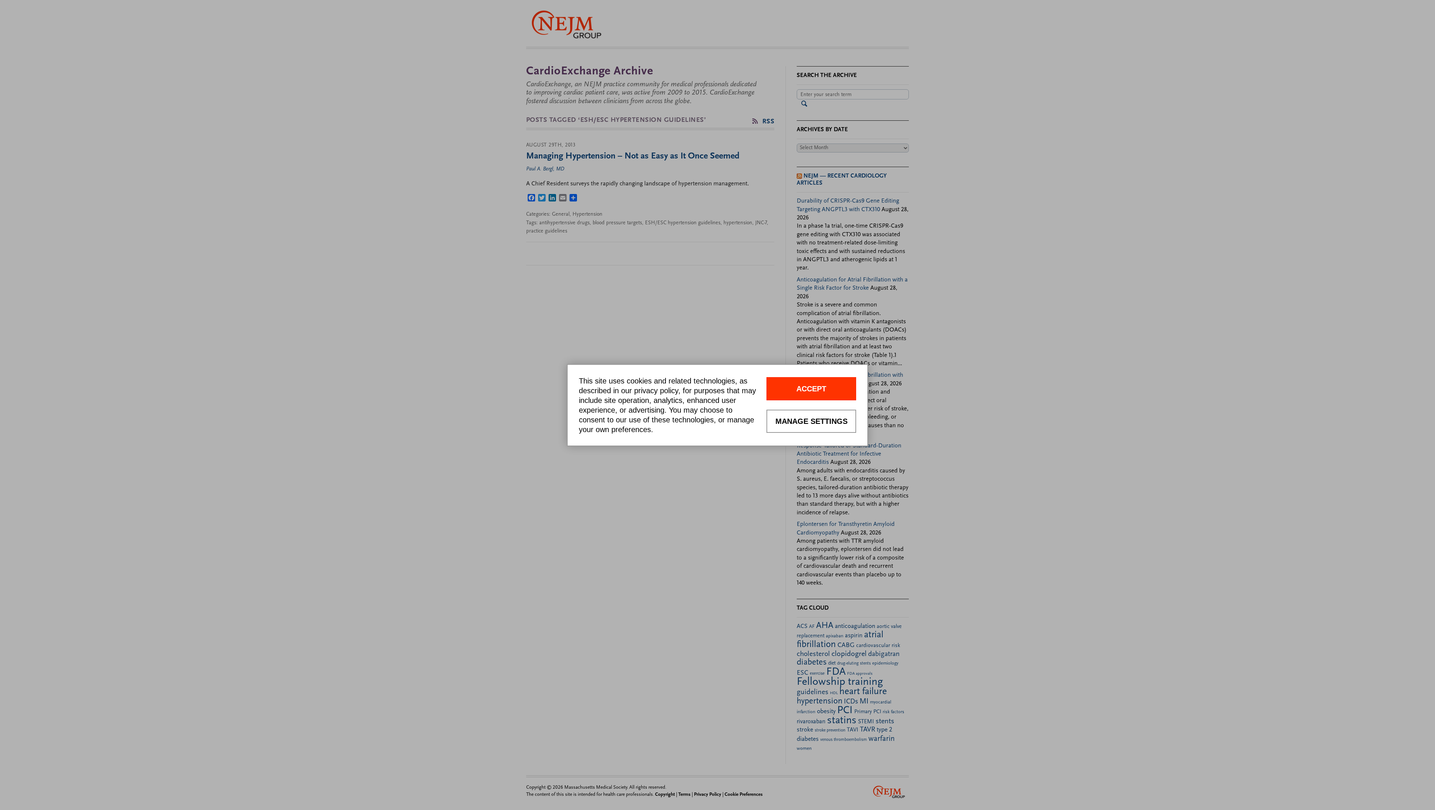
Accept (811, 389)
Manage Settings (811, 421)
